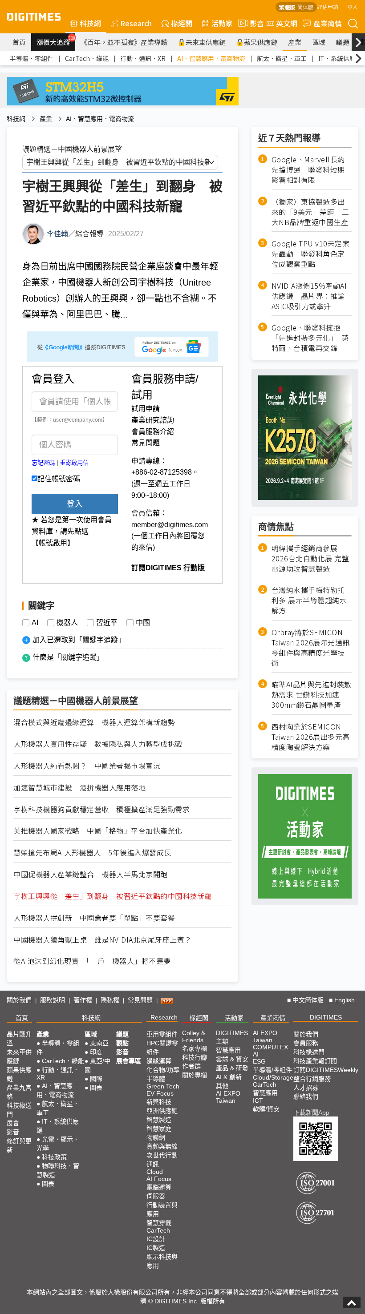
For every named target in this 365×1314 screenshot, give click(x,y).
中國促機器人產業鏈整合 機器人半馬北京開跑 (90, 874)
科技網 (90, 23)
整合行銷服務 (312, 1078)
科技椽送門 (19, 1110)
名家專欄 (194, 1048)
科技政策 (54, 1157)
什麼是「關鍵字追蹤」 (68, 657)
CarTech (158, 1230)
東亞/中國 (97, 1065)
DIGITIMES (326, 1017)
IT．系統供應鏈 (340, 58)
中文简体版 (308, 1000)
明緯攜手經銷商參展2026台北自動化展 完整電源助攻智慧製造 (310, 558)
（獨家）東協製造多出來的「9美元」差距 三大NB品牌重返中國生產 (310, 212)
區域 (318, 42)
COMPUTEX (270, 1047)
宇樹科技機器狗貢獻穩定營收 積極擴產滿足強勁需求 (101, 809)
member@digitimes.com (169, 524)
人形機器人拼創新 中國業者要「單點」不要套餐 (94, 918)
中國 (143, 622)
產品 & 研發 (232, 1068)
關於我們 (19, 1000)
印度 (96, 1052)
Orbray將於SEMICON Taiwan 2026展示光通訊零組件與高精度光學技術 (311, 647)
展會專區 (128, 1060)
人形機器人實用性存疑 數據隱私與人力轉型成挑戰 (97, 744)
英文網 (286, 23)
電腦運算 (158, 1187)
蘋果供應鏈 (260, 42)
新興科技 (158, 1101)
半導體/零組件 (272, 1069)
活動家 (222, 23)
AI (35, 622)
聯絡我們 (305, 1096)
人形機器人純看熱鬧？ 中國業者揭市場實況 (86, 766)
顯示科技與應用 (162, 1261)
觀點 (122, 1043)
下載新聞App (311, 1112)
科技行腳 (194, 1057)
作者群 (191, 1066)
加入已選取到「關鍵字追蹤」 (78, 640)
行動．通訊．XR (143, 58)
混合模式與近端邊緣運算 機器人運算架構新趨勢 (94, 722)
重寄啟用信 (74, 462)
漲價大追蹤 (55, 41)
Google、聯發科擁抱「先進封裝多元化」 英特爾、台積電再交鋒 (310, 337)
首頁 (19, 42)
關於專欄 (194, 1075)
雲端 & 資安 (232, 1059)
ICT (258, 1100)
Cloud (154, 1171)
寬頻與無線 (162, 1146)
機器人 (67, 622)
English (344, 1000)
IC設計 (155, 1238)
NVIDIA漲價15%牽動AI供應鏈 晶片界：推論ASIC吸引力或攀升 (309, 296)
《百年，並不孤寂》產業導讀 (124, 42)
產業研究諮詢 (152, 420)
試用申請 (145, 408)
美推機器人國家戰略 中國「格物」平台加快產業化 (97, 831)
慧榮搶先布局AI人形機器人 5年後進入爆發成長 (92, 852)
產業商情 (327, 23)
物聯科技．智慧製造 (57, 1170)
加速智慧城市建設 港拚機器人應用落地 (79, 787)
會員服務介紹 (152, 431)
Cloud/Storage (273, 1077)
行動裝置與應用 (162, 1209)
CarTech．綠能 (87, 58)
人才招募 (305, 1087)
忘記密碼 (43, 462)
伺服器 (155, 1196)
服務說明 (52, 1000)
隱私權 (110, 1000)
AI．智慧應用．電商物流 (211, 58)
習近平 (107, 622)
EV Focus (160, 1093)
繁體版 (287, 7)
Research (136, 23)
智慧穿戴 (158, 1222)
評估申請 (327, 6)
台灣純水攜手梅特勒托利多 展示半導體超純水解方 (309, 600)
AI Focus (158, 1178)
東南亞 (99, 1043)
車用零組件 (162, 1034)
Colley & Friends (193, 1036)
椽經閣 (181, 23)
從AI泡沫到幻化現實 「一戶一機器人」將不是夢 (92, 961)
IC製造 (155, 1247)
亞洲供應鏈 (162, 1110)
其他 (222, 1085)
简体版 (305, 7)
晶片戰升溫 (19, 1039)
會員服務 (305, 1043)
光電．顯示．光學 (57, 1144)
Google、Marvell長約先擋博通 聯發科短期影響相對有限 (308, 169)
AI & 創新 (229, 1076)
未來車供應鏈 (206, 42)
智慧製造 (158, 1119)
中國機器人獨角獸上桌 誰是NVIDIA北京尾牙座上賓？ (102, 940)
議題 (342, 42)
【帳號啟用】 (53, 543)
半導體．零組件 (31, 58)
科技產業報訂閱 (315, 1060)
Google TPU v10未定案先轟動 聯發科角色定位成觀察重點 (311, 253)
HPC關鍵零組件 (162, 1048)
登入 (352, 6)
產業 (294, 42)
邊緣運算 (158, 1060)
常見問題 (145, 443)
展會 (13, 1123)
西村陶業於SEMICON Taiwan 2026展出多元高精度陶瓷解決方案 (311, 736)
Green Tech (162, 1086)
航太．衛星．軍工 (282, 58)
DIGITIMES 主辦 (232, 1037)
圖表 (48, 1183)
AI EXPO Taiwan (228, 1097)
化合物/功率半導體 (162, 1074)
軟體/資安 (266, 1108)
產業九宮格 (19, 1092)
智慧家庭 (158, 1128)
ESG (259, 1061)
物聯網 (155, 1137)
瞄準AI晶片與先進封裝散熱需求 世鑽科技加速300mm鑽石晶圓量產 (312, 694)
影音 (253, 23)
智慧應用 (228, 1050)
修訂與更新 (19, 1145)
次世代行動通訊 (162, 1160)
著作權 (82, 1000)
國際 (96, 1078)
